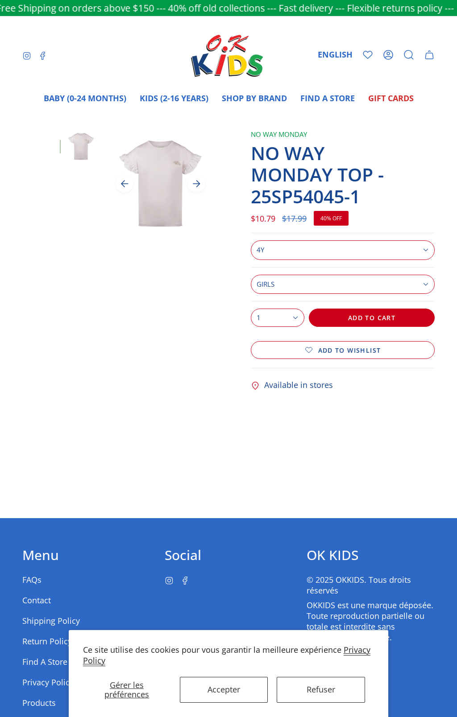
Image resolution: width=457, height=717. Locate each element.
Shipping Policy (51, 620)
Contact (36, 600)
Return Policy (47, 641)
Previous (124, 184)
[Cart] (429, 54)
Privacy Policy (48, 682)
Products (39, 702)
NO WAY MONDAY (279, 134)
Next (196, 184)
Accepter (224, 689)
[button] (409, 54)
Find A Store (44, 661)
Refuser (321, 689)
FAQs (32, 579)
